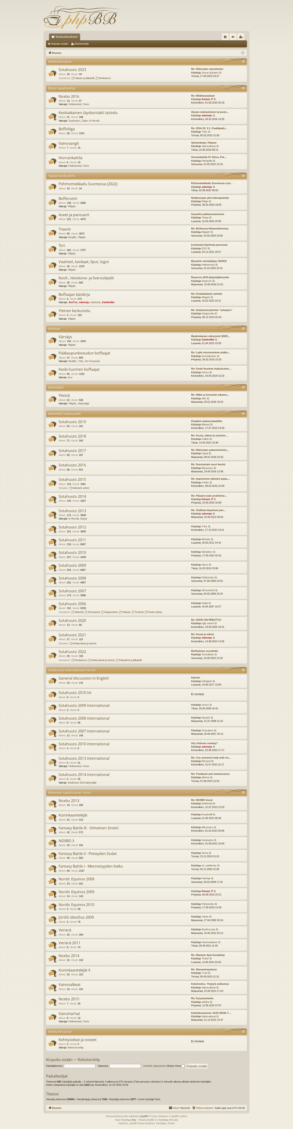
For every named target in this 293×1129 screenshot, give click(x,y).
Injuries (195, 677)
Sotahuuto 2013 (72, 510)
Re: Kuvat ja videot (202, 634)
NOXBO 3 (66, 840)
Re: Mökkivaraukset (203, 95)
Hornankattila (70, 157)
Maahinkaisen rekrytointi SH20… (210, 336)
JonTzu (73, 302)
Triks (204, 131)
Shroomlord (208, 590)
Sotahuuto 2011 (72, 539)
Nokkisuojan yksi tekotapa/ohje (210, 197)
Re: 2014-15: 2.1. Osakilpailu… (209, 128)
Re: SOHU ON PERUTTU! (206, 619)
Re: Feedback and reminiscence (210, 774)
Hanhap (206, 878)
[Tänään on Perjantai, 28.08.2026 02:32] (242, 53)
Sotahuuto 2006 (72, 603)
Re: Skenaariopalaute (204, 969)
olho (204, 398)
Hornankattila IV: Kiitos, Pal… (208, 157)
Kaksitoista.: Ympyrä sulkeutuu (210, 983)
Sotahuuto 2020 (72, 620)
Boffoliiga (67, 128)
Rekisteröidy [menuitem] (241, 37)
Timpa (205, 217)
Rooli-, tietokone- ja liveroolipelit (86, 277)
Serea (205, 853)
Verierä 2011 (69, 942)
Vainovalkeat (209, 146)
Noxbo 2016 (69, 96)
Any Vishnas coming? (204, 743)
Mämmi (206, 424)
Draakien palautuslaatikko (206, 421)
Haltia (205, 603)
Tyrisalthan (208, 654)
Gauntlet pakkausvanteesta (207, 214)
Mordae (206, 539)
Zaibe (84, 120)
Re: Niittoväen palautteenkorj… (210, 450)
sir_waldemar (209, 865)
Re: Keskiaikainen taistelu (206, 293)
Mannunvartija (75, 1047)
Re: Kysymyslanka (202, 998)
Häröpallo (207, 160)
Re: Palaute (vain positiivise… (209, 495)
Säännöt (79, 612)
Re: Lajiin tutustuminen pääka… (210, 352)
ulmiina (205, 1002)
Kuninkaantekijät (73, 815)
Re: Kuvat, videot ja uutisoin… (209, 435)
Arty (134, 1119)
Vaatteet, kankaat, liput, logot (84, 261)
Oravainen (207, 730)
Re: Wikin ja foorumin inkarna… (210, 394)
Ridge (205, 201)
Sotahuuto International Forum (72, 670)
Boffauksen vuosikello (204, 651)
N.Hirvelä (94, 120)
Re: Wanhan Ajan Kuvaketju (208, 955)
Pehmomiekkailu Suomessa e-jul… (212, 183)
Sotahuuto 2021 (72, 634)
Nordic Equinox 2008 (76, 878)
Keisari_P (207, 99)
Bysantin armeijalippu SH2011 (209, 261)
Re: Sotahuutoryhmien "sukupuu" (211, 310)
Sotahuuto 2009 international (84, 705)
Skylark (206, 717)
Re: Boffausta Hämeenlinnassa (209, 228)
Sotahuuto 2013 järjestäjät (82, 782)
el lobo (205, 482)
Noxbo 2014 (69, 955)
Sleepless (207, 551)
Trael (204, 972)
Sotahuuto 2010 (72, 552)
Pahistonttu (208, 577)
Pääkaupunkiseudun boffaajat (84, 353)
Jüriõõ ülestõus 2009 (76, 917)
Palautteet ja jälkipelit (130, 660)
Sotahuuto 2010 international (84, 743)
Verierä (65, 930)
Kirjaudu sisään (59, 43)
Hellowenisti (74, 104)
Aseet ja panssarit (74, 214)
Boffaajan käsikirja (74, 294)
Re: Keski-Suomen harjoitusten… (211, 368)
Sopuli (83, 518)
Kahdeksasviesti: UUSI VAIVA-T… (211, 1013)
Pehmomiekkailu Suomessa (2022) (88, 183)
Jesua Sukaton (210, 72)
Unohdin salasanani (154, 1065)
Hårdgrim (207, 681)
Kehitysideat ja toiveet (84, 643)
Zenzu (205, 372)
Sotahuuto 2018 (72, 436)
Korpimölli (207, 814)
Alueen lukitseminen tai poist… (210, 112)
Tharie (205, 958)
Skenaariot (94, 612)
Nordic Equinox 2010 (76, 904)
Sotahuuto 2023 (72, 69)
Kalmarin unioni (80, 488)
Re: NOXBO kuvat (202, 800)
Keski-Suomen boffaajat (79, 369)
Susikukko (74, 120)
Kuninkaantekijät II (74, 970)
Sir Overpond (92, 361)
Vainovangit (69, 143)
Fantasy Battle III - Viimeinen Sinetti (89, 827)
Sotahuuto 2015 (72, 479)
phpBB (144, 1116)
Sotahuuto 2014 (72, 496)
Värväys (65, 336)
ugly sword (208, 623)
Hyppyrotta (208, 313)
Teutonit (139, 612)
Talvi (157, 1099)
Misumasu (207, 468)
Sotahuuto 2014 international (84, 774)
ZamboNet (108, 302)
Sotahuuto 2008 (72, 578)
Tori (62, 245)
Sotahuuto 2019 (72, 421)
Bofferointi (68, 198)
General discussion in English (84, 678)
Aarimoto (95, 302)
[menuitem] (225, 36)
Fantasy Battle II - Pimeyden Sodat (88, 853)
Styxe (205, 564)
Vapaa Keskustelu (61, 176)
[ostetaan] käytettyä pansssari (209, 244)
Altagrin (206, 232)
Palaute (126, 612)
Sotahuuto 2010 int (75, 692)
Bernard (206, 761)
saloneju (207, 115)
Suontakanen (209, 356)
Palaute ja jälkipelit (84, 78)
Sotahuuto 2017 (72, 450)
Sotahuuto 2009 (72, 565)
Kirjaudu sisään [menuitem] (233, 37)
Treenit (65, 229)
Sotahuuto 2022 (72, 651)
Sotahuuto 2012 (72, 527)
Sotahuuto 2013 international (84, 758)
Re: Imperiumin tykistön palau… (210, 478)
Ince (70, 377)
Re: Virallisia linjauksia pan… (208, 510)
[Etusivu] (82, 17)
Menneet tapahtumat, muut (69, 792)
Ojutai (205, 453)
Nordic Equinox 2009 (76, 891)
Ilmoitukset (105, 78)
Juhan (205, 916)
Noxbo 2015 (69, 998)
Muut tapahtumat (62, 88)
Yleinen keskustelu (74, 310)
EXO (204, 248)
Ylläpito (72, 206)
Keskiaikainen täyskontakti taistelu (88, 112)
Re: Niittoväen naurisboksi (207, 69)
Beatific (72, 237)
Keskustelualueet (66, 36)
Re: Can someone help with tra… (211, 757)
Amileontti (207, 803)
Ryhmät (54, 328)
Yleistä (64, 395)
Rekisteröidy (82, 43)
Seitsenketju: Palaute (204, 142)
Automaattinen (209, 942)
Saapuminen (111, 612)
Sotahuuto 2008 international (84, 718)
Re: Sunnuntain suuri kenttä (208, 464)
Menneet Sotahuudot (64, 413)
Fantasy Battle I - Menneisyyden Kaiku (91, 866)
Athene (205, 777)
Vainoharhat (69, 1013)
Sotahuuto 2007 (72, 590)
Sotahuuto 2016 (72, 465)
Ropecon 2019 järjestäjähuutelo (210, 277)
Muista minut (174, 1065)
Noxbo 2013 (69, 800)
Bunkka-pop (208, 929)
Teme (86, 104)
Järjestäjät (56, 387)
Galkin (205, 439)
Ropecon (207, 281)
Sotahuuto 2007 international (84, 731)
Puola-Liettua (155, 612)
